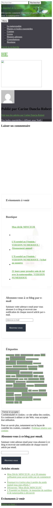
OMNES (42, 390)
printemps (17, 395)
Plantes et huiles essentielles (20, 28)
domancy (13, 372)
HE (4, 54)
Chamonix (17, 358)
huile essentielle (33, 379)
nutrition (35, 390)
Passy (10, 394)
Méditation (30, 386)
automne (37, 355)
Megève (19, 385)
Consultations (13, 39)
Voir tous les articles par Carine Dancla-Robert (22, 115)
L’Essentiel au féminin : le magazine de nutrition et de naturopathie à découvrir (29, 491)
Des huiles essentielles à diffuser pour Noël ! (21, 120)
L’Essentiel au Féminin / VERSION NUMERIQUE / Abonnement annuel (26, 244)
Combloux (25, 363)
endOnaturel (38, 373)
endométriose (26, 372)
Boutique (11, 42)
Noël (30, 391)
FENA (13, 376)
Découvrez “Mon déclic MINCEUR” (24, 487)
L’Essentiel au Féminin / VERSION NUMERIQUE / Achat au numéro (29, 259)
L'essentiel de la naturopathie (14, 8)
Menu (4, 21)
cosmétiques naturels (20, 366)
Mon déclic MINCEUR (23, 227)
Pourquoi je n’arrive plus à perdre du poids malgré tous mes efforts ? (27, 483)
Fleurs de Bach (24, 375)
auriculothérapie (27, 355)
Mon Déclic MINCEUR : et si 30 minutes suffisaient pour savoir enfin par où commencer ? (29, 477)
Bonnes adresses (14, 36)
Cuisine (10, 31)
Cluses (11, 362)
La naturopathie (14, 26)
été (20, 402)
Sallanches (24, 398)
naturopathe (40, 385)
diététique (32, 369)
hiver (26, 379)
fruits (35, 376)
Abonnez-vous (16, 328)
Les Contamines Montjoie (35, 382)
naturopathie (17, 389)
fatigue (8, 376)
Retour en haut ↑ (9, 504)
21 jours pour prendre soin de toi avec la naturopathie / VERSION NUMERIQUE (28, 274)
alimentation (10, 355)
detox (40, 366)
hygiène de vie (21, 382)
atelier (17, 355)
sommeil (10, 402)
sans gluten (37, 399)
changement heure (32, 359)
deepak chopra (33, 366)
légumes (9, 385)
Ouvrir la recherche (10, 47)
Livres (10, 34)
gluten (21, 379)
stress (16, 402)
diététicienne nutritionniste (17, 369)
